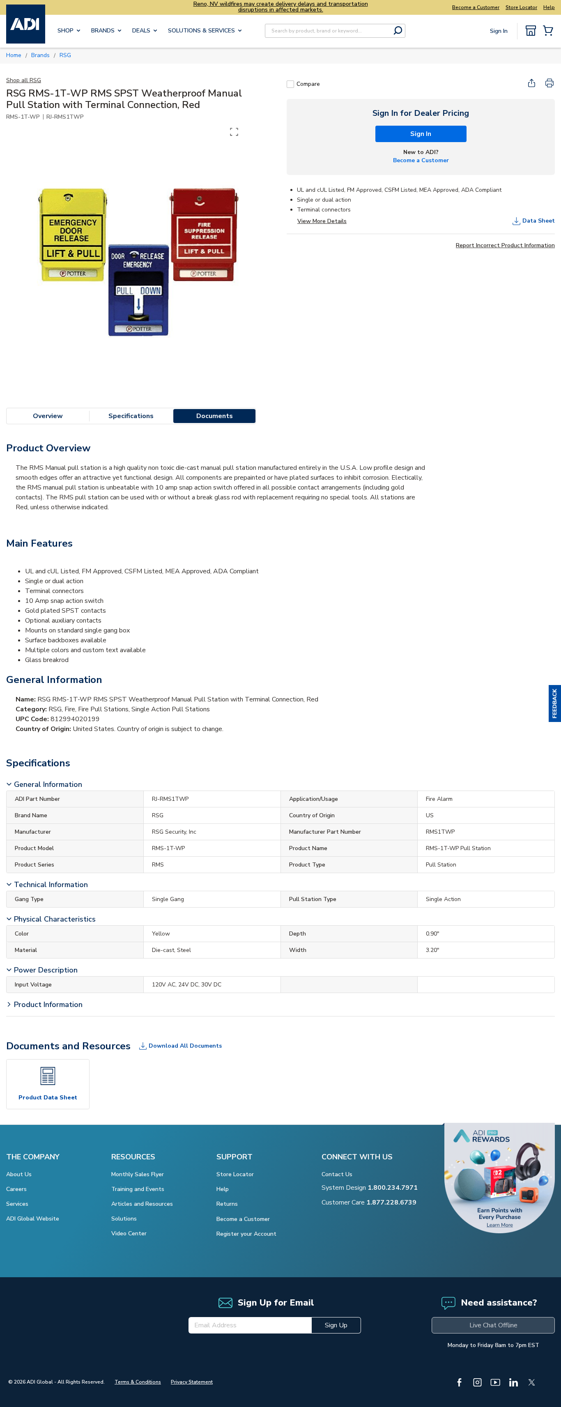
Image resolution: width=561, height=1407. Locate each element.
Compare (308, 84)
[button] (555, 703)
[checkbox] (290, 84)
